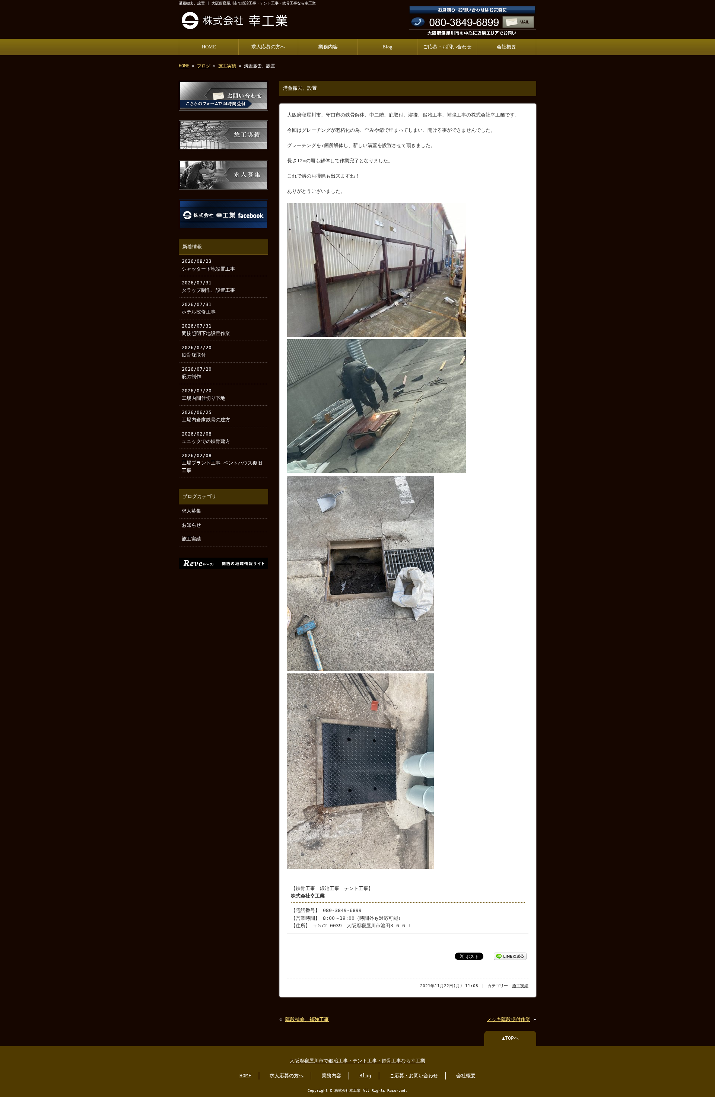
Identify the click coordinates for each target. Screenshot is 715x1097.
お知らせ (191, 525)
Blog (387, 47)
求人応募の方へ (268, 47)
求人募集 (191, 511)
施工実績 (227, 65)
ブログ (203, 65)
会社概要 (506, 47)
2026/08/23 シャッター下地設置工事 (208, 264)
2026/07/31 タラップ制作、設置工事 (208, 286)
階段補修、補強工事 (307, 1019)
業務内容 (328, 47)
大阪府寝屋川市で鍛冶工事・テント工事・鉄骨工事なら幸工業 (357, 1060)
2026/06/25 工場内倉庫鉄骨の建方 (206, 415)
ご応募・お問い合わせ (447, 47)
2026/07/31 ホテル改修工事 (199, 308)
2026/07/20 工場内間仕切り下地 (203, 394)
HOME (209, 47)
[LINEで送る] (510, 956)
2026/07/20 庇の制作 (197, 372)
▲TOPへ (510, 1038)
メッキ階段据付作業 (508, 1019)
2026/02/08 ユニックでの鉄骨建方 (206, 437)
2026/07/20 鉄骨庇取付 (197, 351)
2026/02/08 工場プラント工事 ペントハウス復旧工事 (222, 463)
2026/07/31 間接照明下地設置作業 (206, 329)
